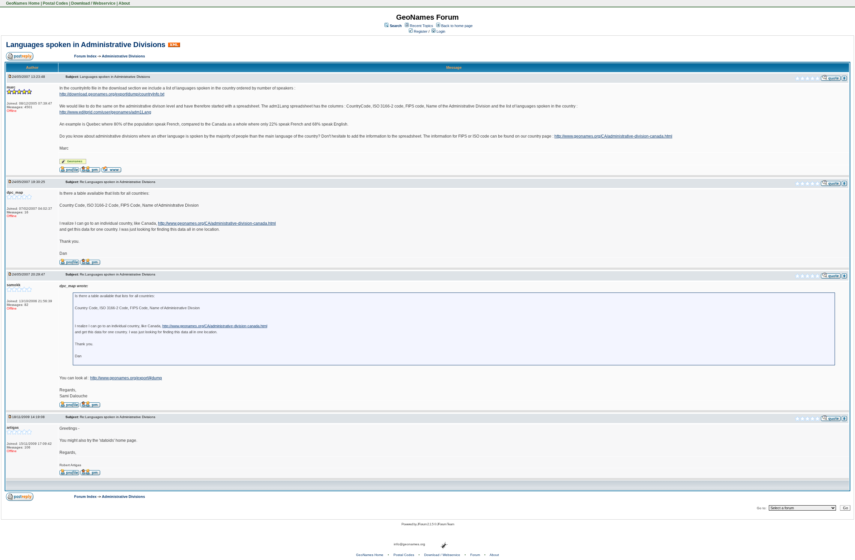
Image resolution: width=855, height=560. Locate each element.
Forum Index (86, 56)
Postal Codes (55, 3)
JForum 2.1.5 (425, 524)
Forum (475, 555)
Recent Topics (421, 26)
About (124, 3)
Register (420, 31)
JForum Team (445, 524)
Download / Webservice (93, 3)
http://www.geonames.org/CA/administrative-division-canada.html (613, 136)
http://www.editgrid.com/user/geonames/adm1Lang (105, 112)
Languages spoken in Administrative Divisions (85, 44)
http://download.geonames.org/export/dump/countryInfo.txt (111, 94)
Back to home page (457, 26)
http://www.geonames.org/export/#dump (126, 378)
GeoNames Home (22, 3)
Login (440, 31)
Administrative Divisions (123, 56)
